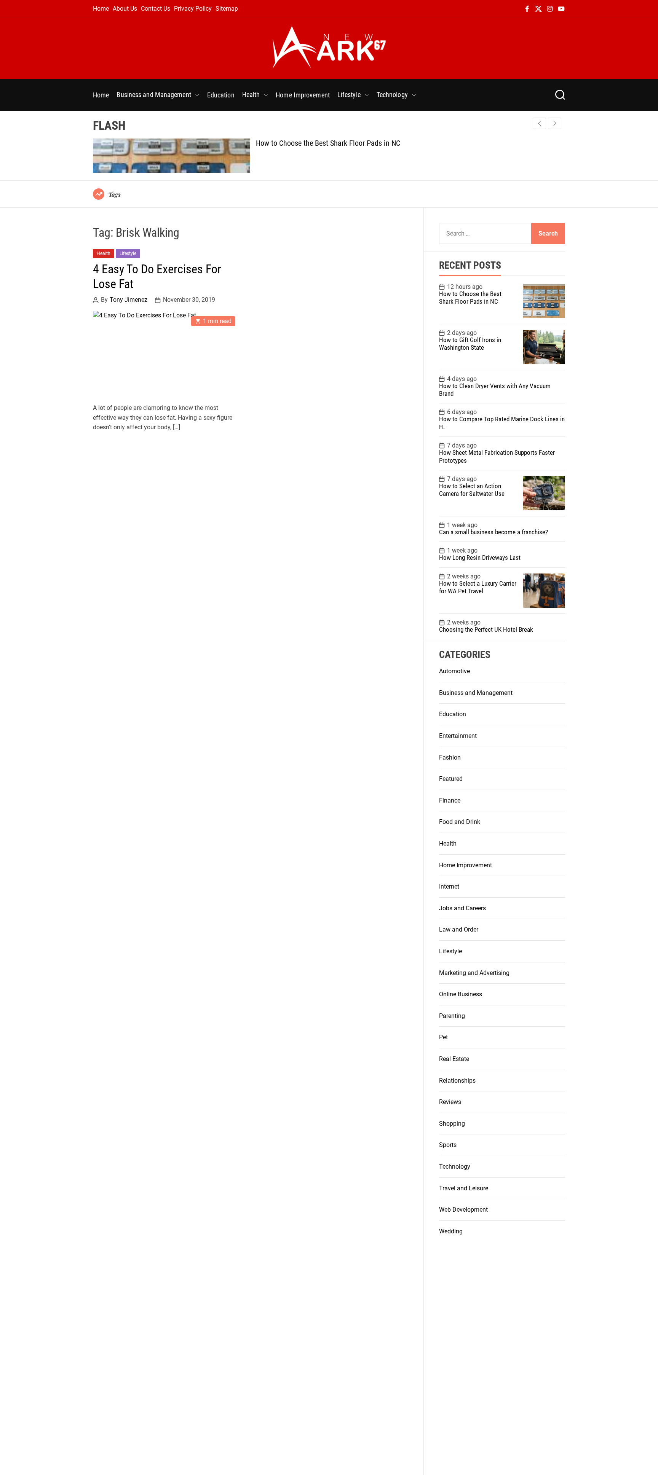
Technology (392, 95)
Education (221, 95)
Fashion (450, 757)
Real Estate (454, 1058)
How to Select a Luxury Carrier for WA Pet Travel (477, 587)
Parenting (452, 1015)
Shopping (452, 1123)
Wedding (451, 1231)
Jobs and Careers (462, 908)
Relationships (457, 1080)
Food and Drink (459, 821)
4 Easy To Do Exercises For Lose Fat (157, 276)
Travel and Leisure (463, 1188)
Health (251, 95)
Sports (448, 1144)
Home (101, 8)
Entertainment (458, 735)
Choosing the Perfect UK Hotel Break (486, 629)
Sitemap (227, 8)
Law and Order (458, 929)
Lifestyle (349, 95)
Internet (449, 886)
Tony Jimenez (128, 300)
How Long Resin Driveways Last (480, 557)
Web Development (463, 1209)
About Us (125, 8)
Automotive (454, 671)
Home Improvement (303, 95)
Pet (443, 1037)
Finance (449, 800)
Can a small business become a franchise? (493, 532)
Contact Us (155, 8)
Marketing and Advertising (474, 972)
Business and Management (154, 95)
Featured (451, 778)
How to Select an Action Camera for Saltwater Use (472, 489)
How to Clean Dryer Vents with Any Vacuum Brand (495, 389)
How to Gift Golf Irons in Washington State (470, 343)
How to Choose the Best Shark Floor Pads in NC (328, 143)
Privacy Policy (193, 8)
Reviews (450, 1101)
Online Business (460, 994)
